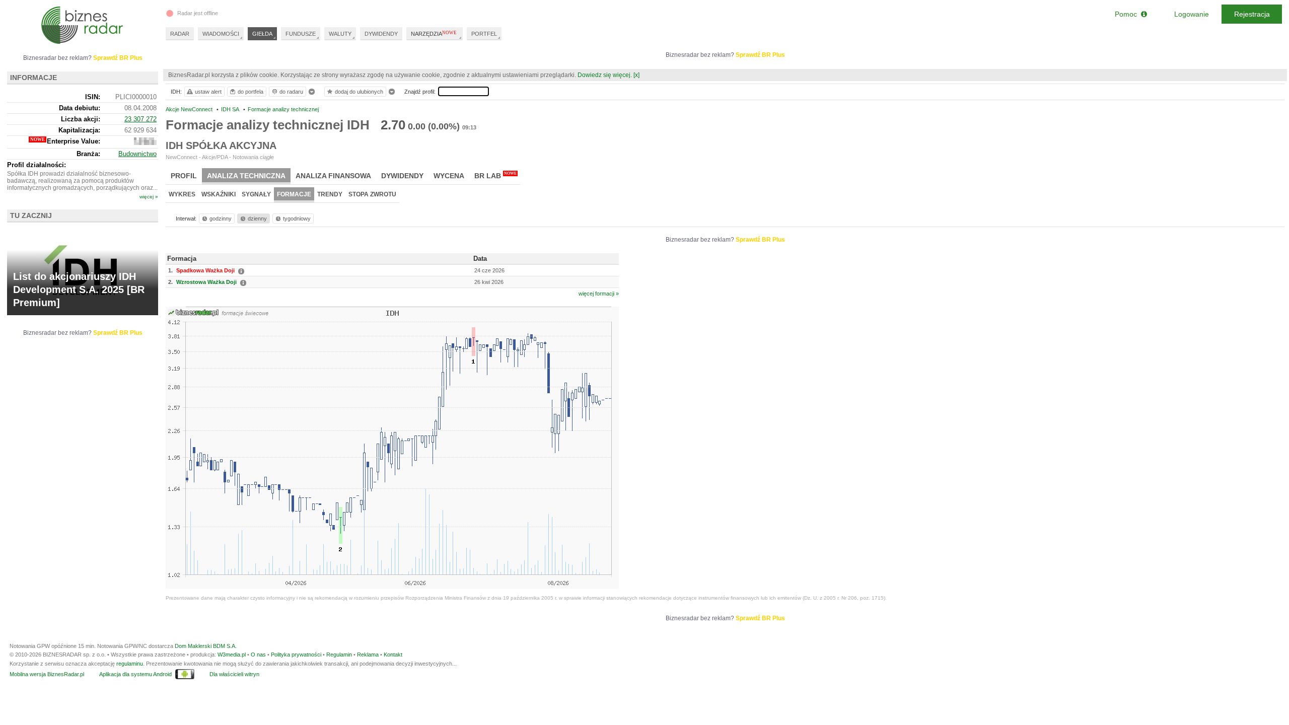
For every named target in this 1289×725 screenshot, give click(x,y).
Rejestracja (1252, 14)
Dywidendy (402, 176)
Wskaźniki (218, 194)
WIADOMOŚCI (220, 34)
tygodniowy (297, 218)
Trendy (329, 194)
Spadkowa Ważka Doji (205, 270)
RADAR (179, 34)
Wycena (449, 176)
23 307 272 (140, 119)
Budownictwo (137, 154)
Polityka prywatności (296, 654)
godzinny (220, 218)
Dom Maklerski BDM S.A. (206, 646)
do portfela (250, 92)
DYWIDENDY (381, 34)
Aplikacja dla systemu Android (135, 674)
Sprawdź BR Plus (760, 54)
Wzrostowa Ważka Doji (206, 282)
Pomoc (1128, 14)
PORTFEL (484, 34)
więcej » (148, 196)
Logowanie (1191, 14)
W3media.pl (232, 654)
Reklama (368, 654)
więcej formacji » (599, 294)
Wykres (182, 194)
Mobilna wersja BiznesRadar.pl (47, 674)
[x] (636, 75)
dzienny (257, 218)
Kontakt (393, 654)
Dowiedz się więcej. (605, 75)
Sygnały (256, 194)
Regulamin (339, 654)
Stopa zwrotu (372, 194)
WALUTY (340, 34)
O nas (258, 654)
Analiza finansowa (333, 176)
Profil (184, 176)
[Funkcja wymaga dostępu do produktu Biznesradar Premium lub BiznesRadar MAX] (145, 143)
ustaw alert (208, 92)
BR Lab (495, 175)
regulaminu (129, 664)
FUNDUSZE (300, 34)
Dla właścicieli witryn (234, 674)
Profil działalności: (36, 165)
